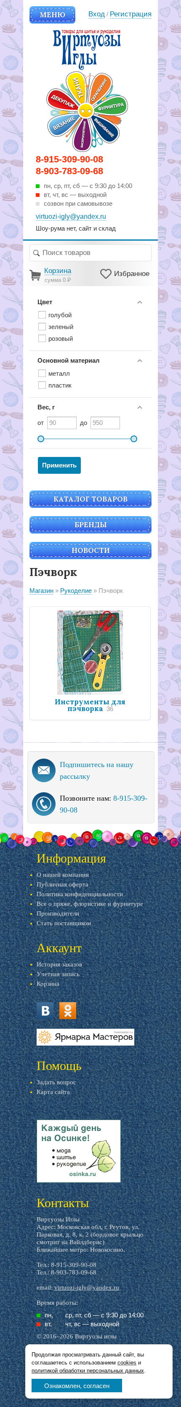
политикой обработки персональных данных (88, 1370)
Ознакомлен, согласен (76, 1385)
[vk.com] (45, 1010)
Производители (58, 913)
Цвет (44, 301)
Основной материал (68, 360)
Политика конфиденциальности (80, 894)
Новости (91, 550)
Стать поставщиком (64, 923)
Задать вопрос (56, 1082)
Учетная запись (58, 974)
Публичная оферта (62, 884)
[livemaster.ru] (85, 1037)
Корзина (48, 983)
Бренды (91, 524)
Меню (52, 14)
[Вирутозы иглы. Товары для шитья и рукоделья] (87, 91)
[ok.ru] (67, 1010)
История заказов (59, 964)
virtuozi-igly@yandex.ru (86, 1287)
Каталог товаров (90, 499)
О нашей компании (63, 874)
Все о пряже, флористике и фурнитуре (90, 903)
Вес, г (46, 407)
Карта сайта (53, 1091)
